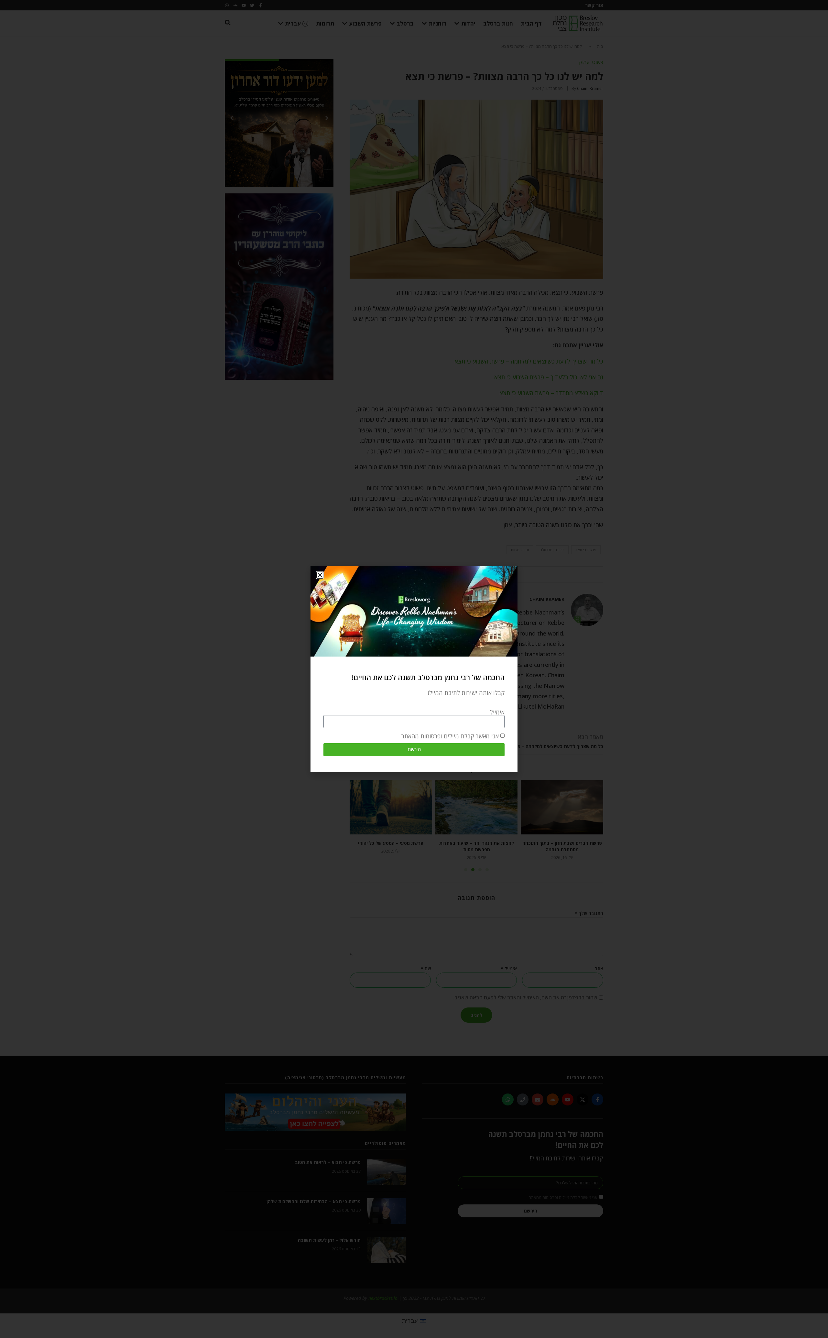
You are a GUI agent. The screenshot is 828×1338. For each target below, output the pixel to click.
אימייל (497, 712)
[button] (320, 575)
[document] (414, 669)
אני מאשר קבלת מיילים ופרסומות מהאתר (450, 736)
